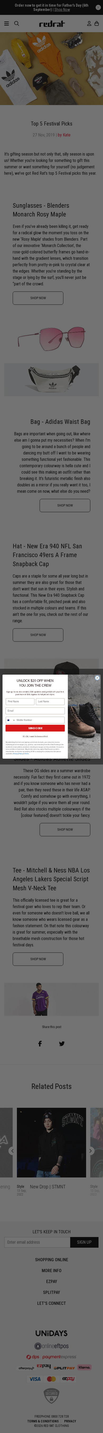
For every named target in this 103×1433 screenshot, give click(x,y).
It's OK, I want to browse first (35, 736)
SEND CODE (35, 728)
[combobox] (10, 720)
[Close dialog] (97, 677)
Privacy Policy (18, 754)
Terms (27, 754)
